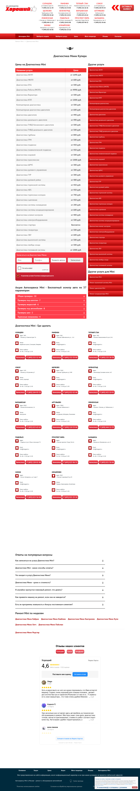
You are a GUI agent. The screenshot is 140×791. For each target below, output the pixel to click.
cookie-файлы (103, 783)
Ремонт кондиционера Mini (99, 294)
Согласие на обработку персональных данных (66, 786)
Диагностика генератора (98, 243)
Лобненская (47, 18)
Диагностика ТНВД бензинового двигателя (104, 126)
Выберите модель (43, 36)
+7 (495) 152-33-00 (65, 8)
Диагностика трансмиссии (99, 165)
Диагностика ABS (95, 198)
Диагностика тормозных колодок (101, 204)
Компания (22, 770)
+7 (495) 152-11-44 (47, 8)
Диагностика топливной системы (101, 265)
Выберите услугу (61, 36)
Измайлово (64, 25)
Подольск (64, 18)
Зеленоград (64, 11)
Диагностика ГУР (95, 182)
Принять (135, 787)
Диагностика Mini (96, 277)
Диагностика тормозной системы (101, 193)
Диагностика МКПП (96, 76)
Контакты (118, 36)
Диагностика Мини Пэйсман (50, 624)
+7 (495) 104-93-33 (100, 8)
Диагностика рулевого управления (101, 176)
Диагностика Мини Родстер (27, 632)
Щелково (47, 11)
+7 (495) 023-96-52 (82, 22)
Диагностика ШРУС (96, 170)
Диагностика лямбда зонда (99, 260)
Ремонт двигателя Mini (97, 288)
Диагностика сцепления (98, 209)
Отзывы (105, 36)
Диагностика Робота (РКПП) (99, 87)
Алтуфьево (99, 11)
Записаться (20, 357)
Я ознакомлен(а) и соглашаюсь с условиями (112, 787)
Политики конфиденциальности (44, 276)
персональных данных (112, 784)
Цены (76, 36)
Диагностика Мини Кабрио (27, 619)
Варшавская (82, 11)
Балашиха (99, 18)
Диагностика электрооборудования (102, 232)
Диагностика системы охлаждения (101, 215)
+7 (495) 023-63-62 (82, 15)
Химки (47, 25)
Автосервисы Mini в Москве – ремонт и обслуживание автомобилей (38, 781)
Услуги (36, 770)
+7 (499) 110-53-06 (100, 15)
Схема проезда (78, 781)
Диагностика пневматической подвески (103, 154)
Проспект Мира (82, 18)
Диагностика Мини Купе (107, 619)
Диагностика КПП (96, 98)
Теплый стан (82, 3)
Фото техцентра (90, 36)
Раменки (65, 3)
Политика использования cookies (28, 786)
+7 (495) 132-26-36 (82, 8)
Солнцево (47, 3)
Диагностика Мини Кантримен (81, 619)
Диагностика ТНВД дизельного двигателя (104, 131)
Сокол (99, 3)
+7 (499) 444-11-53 (47, 22)
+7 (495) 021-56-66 (100, 22)
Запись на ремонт (121, 8)
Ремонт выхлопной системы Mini (101, 283)
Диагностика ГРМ (96, 142)
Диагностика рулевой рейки (99, 187)
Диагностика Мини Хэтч (25, 624)
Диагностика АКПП (96, 70)
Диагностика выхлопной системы (101, 254)
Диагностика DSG (96, 81)
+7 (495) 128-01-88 (65, 22)
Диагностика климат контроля (100, 226)
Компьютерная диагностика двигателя (103, 109)
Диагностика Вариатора (98, 92)
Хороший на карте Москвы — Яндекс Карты (70, 742)
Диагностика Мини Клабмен (53, 619)
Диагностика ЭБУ (95, 249)
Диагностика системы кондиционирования (104, 221)
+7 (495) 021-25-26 (65, 30)
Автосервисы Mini (104, 770)
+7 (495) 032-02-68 (47, 15)
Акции (63, 770)
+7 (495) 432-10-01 (65, 15)
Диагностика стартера (97, 237)
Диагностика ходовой (97, 159)
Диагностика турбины (97, 137)
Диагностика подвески (97, 148)
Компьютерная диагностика (99, 103)
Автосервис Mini (24, 36)
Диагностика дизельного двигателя (102, 120)
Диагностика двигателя (98, 115)
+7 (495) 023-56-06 (47, 30)
